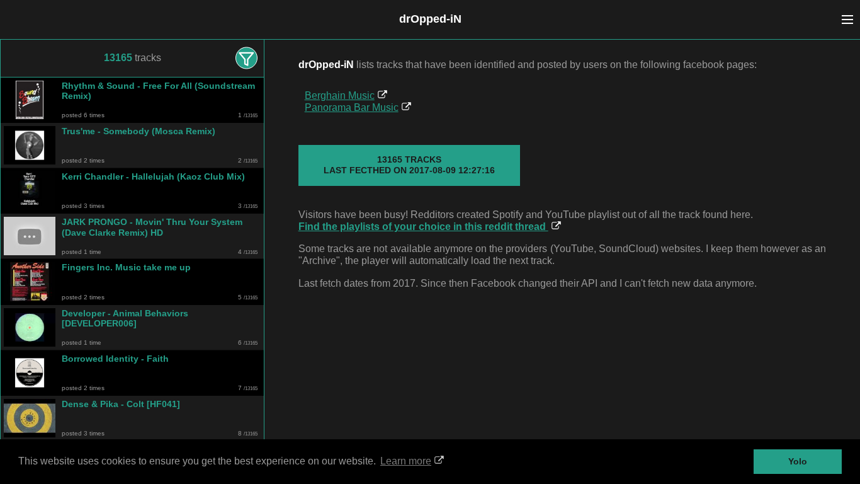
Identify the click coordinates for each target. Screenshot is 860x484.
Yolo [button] (797, 461)
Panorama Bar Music (352, 107)
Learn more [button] (405, 461)
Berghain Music (340, 95)
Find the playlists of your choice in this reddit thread (423, 226)
